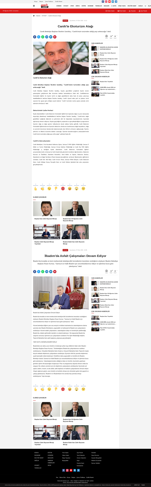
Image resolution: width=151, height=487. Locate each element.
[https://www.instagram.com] (106, 1)
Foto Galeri (122, 11)
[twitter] (38, 36)
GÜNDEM (58, 5)
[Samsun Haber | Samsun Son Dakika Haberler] (45, 5)
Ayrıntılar (136, 485)
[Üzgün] (83, 185)
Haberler (38, 15)
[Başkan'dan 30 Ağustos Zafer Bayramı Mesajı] (75, 208)
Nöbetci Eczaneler (96, 460)
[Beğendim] (35, 185)
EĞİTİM (84, 5)
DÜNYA (78, 5)
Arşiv (78, 460)
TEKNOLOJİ (98, 5)
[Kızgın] (62, 185)
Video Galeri (110, 11)
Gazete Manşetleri (96, 458)
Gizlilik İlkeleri (58, 1)
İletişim (41, 1)
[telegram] (46, 36)
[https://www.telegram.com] (116, 1)
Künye (35, 1)
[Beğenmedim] (56, 185)
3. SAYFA (113, 5)
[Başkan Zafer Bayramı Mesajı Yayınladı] (46, 231)
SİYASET (65, 5)
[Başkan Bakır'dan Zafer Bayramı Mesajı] (75, 231)
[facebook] (34, 36)
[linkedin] (50, 36)
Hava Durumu (95, 455)
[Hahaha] (69, 185)
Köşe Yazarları (66, 458)
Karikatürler (80, 465)
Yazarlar (133, 11)
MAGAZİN (106, 5)
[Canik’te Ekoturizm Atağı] (61, 58)
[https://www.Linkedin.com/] (113, 1)
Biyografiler (65, 460)
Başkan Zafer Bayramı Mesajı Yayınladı (44, 243)
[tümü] (145, 6)
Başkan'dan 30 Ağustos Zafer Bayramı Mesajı (73, 219)
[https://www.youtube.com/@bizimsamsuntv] (109, 1)
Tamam (143, 485)
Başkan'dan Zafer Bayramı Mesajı (46, 219)
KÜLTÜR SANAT (132, 5)
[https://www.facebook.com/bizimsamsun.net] (103, 1)
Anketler (93, 452)
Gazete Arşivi (80, 463)
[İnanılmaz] (76, 185)
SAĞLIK (140, 5)
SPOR (72, 5)
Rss (57, 477)
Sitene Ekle (62, 477)
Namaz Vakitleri (95, 463)
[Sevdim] (49, 185)
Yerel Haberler (81, 455)
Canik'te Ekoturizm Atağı (54, 15)
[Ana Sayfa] (34, 16)
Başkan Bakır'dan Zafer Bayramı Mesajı (73, 243)
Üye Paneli (143, 11)
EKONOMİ (90, 5)
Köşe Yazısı (122, 5)
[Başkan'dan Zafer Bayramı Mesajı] (46, 208)
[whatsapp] (42, 36)
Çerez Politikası (49, 1)
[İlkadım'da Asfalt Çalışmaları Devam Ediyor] (61, 292)
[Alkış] (42, 185)
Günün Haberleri (81, 458)
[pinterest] (54, 36)
